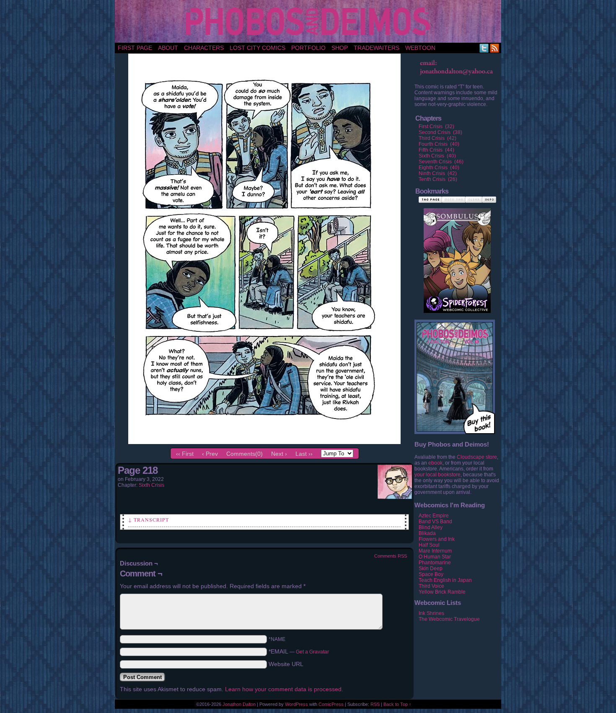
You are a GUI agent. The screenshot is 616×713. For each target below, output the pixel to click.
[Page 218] (264, 442)
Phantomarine (435, 563)
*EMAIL (299, 651)
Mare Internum (435, 551)
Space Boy (431, 574)
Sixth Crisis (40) (437, 156)
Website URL (286, 664)
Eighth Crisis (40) (439, 167)
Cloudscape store (477, 457)
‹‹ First (185, 453)
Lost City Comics (257, 47)
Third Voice (431, 586)
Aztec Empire (434, 516)
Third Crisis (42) (437, 138)
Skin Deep (431, 568)
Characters (204, 47)
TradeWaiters (376, 47)
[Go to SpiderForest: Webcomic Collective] (457, 304)
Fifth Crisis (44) (436, 150)
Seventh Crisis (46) (441, 162)
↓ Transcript (148, 519)
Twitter (484, 48)
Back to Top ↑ (397, 704)
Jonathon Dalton (239, 704)
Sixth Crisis (151, 485)
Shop (339, 47)
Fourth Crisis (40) (439, 144)
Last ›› (304, 453)
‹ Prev (210, 453)
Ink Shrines (431, 613)
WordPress (296, 704)
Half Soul (429, 545)
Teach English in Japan (445, 580)
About (168, 47)
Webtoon (420, 47)
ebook (435, 463)
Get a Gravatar (312, 652)
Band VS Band (435, 521)
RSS (494, 48)
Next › (279, 453)
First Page (135, 47)
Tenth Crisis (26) (438, 179)
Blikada (427, 533)
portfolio (308, 47)
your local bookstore (437, 475)
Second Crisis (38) (440, 132)
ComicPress (331, 704)
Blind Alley (431, 527)
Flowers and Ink (437, 539)
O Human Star (435, 557)
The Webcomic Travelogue (449, 619)
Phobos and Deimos (309, 21)
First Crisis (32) (436, 126)
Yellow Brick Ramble (442, 592)
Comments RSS (390, 555)
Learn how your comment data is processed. (284, 689)
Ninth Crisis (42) (438, 173)
